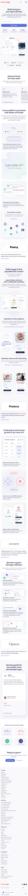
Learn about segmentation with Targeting (13, 326)
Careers (3, 830)
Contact (3, 848)
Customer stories (5, 842)
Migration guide (4, 857)
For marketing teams (5, 804)
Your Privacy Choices (9, 892)
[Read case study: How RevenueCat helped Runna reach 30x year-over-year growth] (18, 65)
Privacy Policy (4, 871)
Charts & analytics (5, 777)
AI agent (3, 789)
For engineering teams (7, 102)
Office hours (4, 845)
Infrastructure (4, 784)
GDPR (2, 874)
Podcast (3, 834)
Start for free (14, 25)
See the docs (14, 218)
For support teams (5, 807)
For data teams (4, 809)
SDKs (2, 859)
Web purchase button (6, 793)
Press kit (3, 829)
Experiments (4, 774)
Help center (3, 847)
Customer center (5, 779)
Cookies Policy (4, 873)
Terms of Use (4, 869)
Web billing (3, 792)
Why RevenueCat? (5, 820)
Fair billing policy (5, 877)
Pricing (2, 795)
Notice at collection (5, 894)
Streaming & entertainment (7, 817)
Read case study (5, 258)
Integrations (3, 787)
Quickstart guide (5, 855)
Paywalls (3, 772)
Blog (2, 832)
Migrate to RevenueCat (6, 818)
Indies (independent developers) (8, 810)
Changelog (3, 797)
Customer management (6, 780)
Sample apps (4, 862)
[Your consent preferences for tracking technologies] (25, 893)
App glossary (4, 835)
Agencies (3, 815)
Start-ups (3, 812)
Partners (3, 843)
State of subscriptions (6, 837)
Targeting (3, 776)
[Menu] (26, 2)
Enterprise (3, 814)
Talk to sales (19, 760)
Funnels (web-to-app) (6, 782)
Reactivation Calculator (6, 839)
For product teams (5, 805)
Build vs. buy (4, 822)
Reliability (3, 785)
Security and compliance (6, 876)
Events (2, 840)
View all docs (4, 854)
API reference (4, 860)
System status (4, 864)
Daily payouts (4, 790)
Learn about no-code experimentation (13, 365)
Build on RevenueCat (5, 823)
